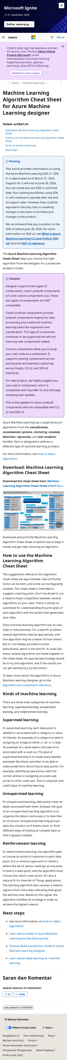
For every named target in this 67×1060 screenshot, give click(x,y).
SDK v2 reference (32, 243)
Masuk (60, 37)
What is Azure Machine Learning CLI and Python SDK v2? (33, 238)
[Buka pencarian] (51, 37)
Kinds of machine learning (20, 145)
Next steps (11, 150)
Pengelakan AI (11, 1035)
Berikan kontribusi (13, 1040)
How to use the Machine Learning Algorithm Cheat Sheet (34, 139)
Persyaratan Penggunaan (17, 1050)
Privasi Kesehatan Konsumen (19, 1045)
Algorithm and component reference (27, 685)
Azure (15, 82)
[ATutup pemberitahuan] (61, 5)
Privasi (32, 1040)
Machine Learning (33, 82)
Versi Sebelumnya (33, 1035)
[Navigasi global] (3, 37)
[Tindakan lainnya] (61, 83)
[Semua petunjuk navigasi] (6, 83)
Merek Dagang (44, 1050)
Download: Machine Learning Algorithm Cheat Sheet (32, 132)
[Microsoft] (33, 37)
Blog (50, 1035)
